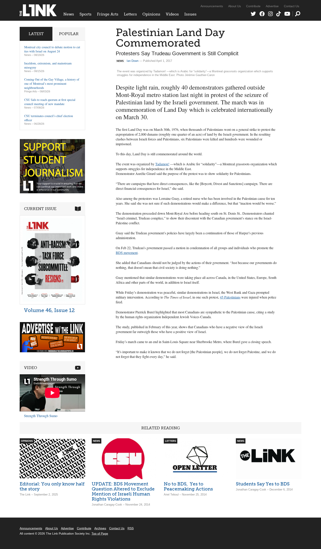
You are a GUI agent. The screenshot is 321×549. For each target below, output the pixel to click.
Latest (36, 33)
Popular (69, 33)
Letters (130, 14)
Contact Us (291, 6)
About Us (234, 6)
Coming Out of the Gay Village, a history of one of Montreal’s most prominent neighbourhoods (51, 83)
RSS (131, 528)
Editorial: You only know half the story (52, 486)
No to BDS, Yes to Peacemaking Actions (188, 486)
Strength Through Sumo (40, 415)
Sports (85, 14)
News (68, 14)
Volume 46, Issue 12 (49, 310)
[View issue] (52, 303)
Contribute (253, 6)
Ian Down (132, 60)
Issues (190, 14)
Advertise (272, 6)
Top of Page (99, 533)
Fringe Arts (107, 14)
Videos (172, 14)
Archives (100, 528)
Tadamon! (162, 164)
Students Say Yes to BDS (263, 484)
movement (127, 252)
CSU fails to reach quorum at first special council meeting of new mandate (49, 102)
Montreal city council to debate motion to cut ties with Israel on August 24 (52, 49)
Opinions (151, 14)
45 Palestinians (230, 297)
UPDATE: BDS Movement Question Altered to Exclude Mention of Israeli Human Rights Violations (123, 491)
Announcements (211, 6)
